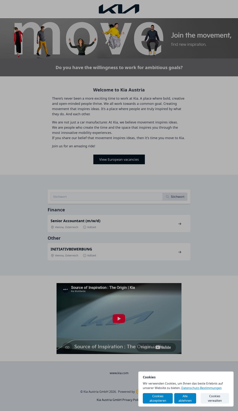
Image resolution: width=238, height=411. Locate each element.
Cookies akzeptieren (157, 398)
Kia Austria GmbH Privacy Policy (119, 400)
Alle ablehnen (185, 398)
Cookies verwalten (215, 398)
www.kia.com (119, 373)
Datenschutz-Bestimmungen (201, 388)
